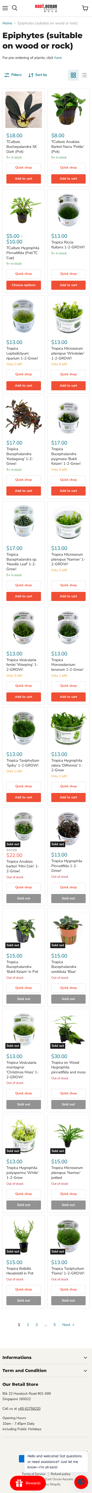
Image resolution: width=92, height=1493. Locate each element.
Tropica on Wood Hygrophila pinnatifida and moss (68, 1067)
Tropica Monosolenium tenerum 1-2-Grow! (67, 664)
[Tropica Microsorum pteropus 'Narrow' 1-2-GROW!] (68, 522)
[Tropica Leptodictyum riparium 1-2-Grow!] (23, 316)
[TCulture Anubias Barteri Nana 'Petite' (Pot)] (68, 109)
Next (66, 1324)
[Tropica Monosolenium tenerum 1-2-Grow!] (68, 627)
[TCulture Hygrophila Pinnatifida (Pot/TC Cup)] (23, 210)
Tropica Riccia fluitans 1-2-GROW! (68, 245)
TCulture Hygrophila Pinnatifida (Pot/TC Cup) (22, 252)
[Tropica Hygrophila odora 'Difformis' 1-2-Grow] (68, 728)
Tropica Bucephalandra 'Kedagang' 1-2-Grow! (19, 456)
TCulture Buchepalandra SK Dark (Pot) (21, 146)
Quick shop (23, 167)
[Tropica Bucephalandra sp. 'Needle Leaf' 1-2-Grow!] (23, 522)
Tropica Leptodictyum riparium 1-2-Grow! (22, 353)
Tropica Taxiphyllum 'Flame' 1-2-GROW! (67, 1271)
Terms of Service (33, 1474)
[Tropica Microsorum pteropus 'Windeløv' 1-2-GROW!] (68, 316)
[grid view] (73, 75)
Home (7, 23)
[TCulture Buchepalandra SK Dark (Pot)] (23, 109)
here (58, 57)
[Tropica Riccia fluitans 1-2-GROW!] (68, 210)
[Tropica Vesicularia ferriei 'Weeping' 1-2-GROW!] (23, 627)
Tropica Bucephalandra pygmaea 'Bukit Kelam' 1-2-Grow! (65, 456)
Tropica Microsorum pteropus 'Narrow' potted (67, 1172)
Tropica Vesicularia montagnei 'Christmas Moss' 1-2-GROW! (22, 1070)
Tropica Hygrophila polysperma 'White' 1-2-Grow (22, 1172)
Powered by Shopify (46, 1484)
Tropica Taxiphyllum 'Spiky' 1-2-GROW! (22, 763)
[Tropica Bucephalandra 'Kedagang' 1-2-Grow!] (23, 417)
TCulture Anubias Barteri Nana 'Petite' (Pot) (67, 146)
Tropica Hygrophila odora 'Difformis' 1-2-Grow (66, 765)
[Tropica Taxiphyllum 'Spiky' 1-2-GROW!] (23, 728)
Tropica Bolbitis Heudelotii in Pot (19, 1271)
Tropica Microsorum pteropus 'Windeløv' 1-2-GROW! (67, 353)
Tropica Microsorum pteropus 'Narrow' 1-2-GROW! (68, 559)
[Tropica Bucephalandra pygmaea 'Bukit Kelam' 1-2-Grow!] (68, 417)
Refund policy (60, 1474)
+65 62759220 (29, 1408)
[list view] (84, 75)
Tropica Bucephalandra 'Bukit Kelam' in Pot (22, 967)
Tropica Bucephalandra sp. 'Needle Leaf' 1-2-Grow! (21, 561)
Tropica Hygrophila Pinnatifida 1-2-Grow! (66, 865)
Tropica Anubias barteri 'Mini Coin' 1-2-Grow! (22, 866)
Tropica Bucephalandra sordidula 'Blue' (63, 967)
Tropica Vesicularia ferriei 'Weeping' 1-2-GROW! (22, 664)
